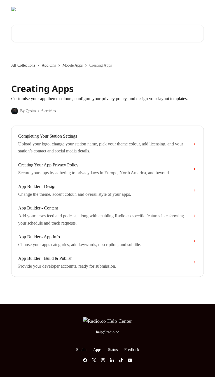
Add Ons (49, 65)
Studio (135, 9)
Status (168, 9)
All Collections (23, 65)
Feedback (131, 350)
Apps (151, 9)
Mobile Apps (72, 65)
